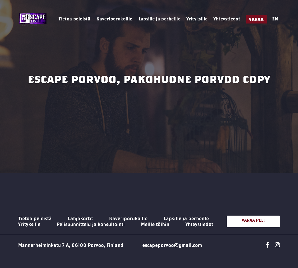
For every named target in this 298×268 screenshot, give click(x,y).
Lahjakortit (80, 218)
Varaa (256, 19)
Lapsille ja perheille (159, 18)
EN (275, 18)
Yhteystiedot (227, 18)
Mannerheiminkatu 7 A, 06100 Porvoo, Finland (70, 245)
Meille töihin (155, 224)
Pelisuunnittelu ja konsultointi (91, 224)
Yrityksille (197, 18)
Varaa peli (253, 220)
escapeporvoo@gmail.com (172, 245)
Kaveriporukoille (114, 18)
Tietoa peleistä (74, 18)
